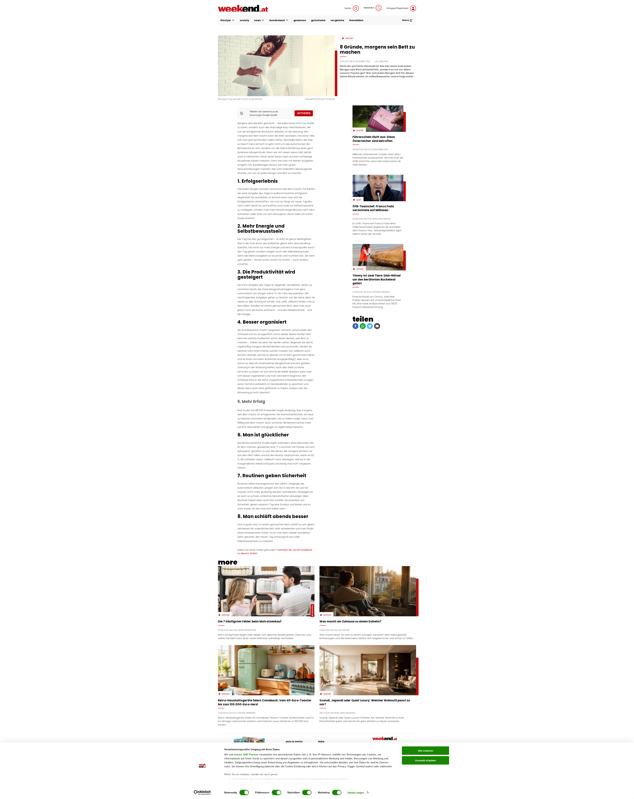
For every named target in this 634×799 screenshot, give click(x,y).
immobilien (356, 20)
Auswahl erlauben (425, 760)
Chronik (359, 130)
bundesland (277, 20)
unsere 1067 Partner (246, 754)
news (257, 20)
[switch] (276, 792)
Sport (358, 200)
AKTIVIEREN (303, 113)
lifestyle (225, 20)
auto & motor (294, 741)
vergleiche (337, 20)
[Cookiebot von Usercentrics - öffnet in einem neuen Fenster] (202, 792)
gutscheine (318, 20)
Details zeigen (356, 792)
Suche (348, 8)
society (244, 20)
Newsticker (369, 7)
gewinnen (300, 20)
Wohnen (349, 38)
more (405, 20)
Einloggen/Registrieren (397, 8)
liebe (321, 741)
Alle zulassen (425, 750)
